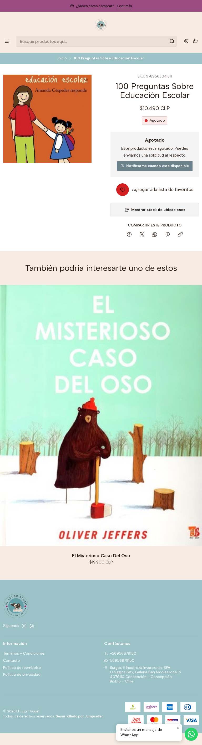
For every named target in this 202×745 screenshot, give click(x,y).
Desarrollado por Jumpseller (79, 716)
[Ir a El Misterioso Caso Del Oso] (101, 415)
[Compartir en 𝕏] (142, 235)
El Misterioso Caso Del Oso (101, 555)
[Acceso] (186, 41)
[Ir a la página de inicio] (101, 24)
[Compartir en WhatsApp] (154, 235)
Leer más (124, 6)
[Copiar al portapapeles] (180, 235)
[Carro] (195, 41)
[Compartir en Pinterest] (167, 235)
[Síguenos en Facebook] (31, 626)
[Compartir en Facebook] (129, 235)
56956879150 (122, 660)
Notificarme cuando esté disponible (157, 166)
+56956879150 (123, 653)
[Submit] (172, 41)
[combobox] (96, 41)
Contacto (11, 660)
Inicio (62, 58)
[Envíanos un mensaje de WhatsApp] (191, 734)
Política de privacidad (22, 674)
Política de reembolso (22, 667)
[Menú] (6, 41)
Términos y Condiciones (24, 653)
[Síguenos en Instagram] (24, 626)
